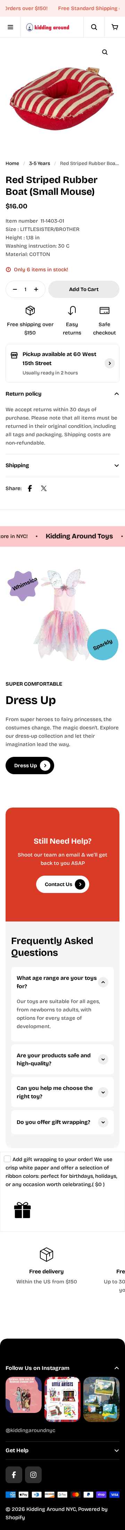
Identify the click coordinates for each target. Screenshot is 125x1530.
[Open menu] (10, 27)
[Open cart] (114, 27)
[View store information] (110, 363)
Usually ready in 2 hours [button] (50, 373)
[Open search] (93, 27)
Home (12, 163)
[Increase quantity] (38, 289)
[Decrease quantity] (13, 289)
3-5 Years (39, 163)
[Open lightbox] (104, 52)
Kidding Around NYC (51, 1509)
